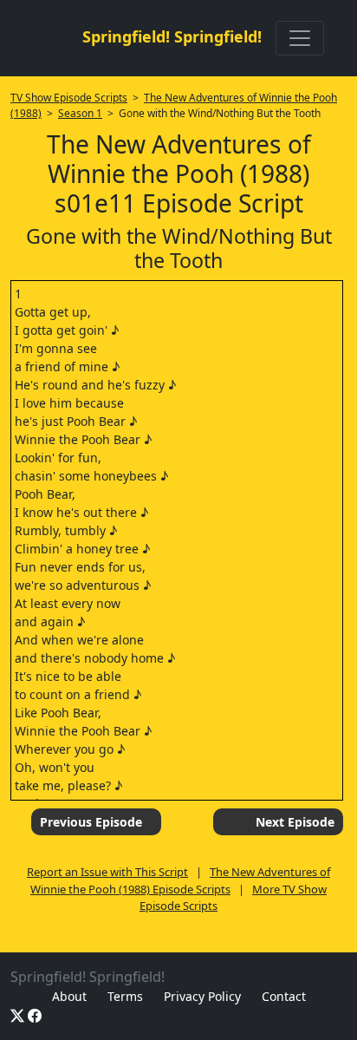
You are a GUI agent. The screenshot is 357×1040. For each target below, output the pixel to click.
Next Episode (295, 822)
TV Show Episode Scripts (68, 97)
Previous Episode (91, 822)
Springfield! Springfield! (172, 36)
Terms (125, 996)
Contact (284, 996)
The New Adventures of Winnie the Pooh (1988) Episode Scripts (180, 880)
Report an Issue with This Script (107, 872)
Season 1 (80, 113)
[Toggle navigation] (300, 38)
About (69, 996)
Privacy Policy (202, 996)
